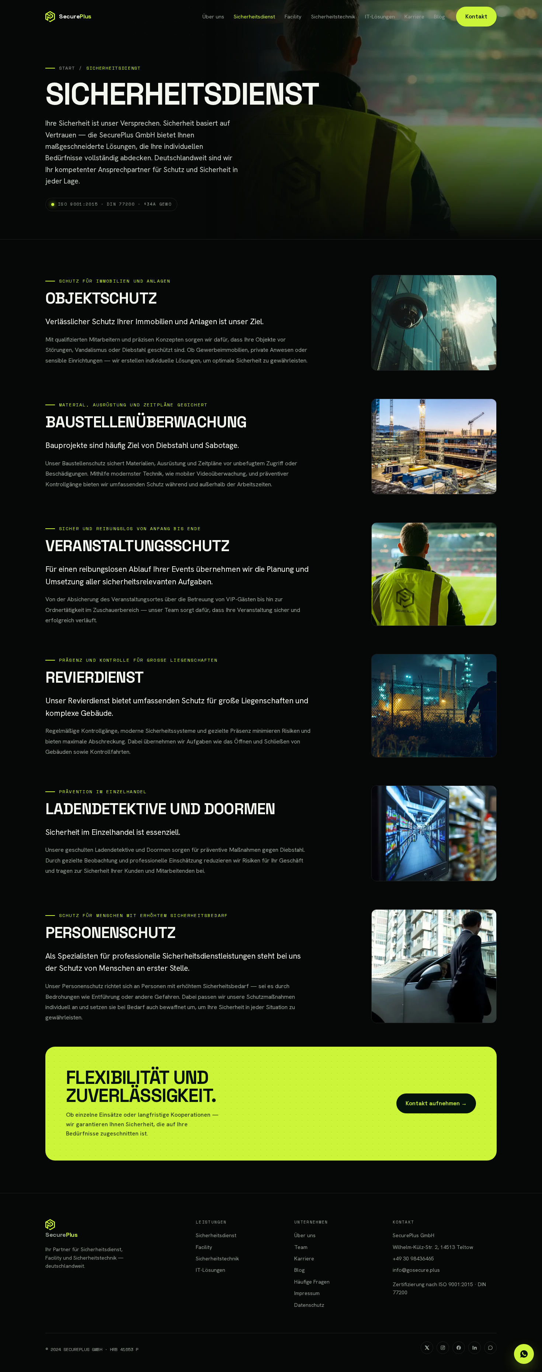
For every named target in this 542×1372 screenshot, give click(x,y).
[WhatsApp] (490, 1347)
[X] (427, 1347)
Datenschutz (309, 1305)
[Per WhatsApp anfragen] (524, 1354)
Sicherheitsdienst (254, 16)
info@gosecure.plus (416, 1270)
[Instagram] (443, 1347)
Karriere (414, 16)
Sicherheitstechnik (333, 16)
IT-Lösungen (380, 16)
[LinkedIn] (474, 1347)
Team (301, 1247)
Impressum (307, 1293)
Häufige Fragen (312, 1281)
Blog (439, 16)
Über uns (213, 16)
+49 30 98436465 (413, 1258)
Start (67, 68)
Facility (293, 16)
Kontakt (476, 16)
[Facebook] (458, 1347)
